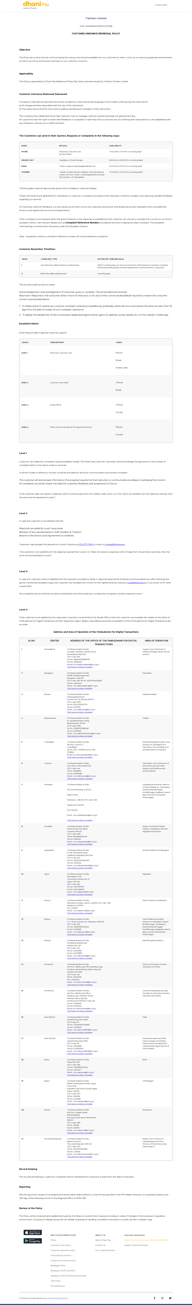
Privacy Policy (48, 1298)
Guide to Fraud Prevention (136, 1245)
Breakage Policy (58, 1265)
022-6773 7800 (86, 544)
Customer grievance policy (63, 1250)
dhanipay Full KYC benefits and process (68, 1276)
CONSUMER (161, 5)
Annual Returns (58, 1286)
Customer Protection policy (63, 1260)
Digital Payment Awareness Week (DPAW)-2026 (146, 1240)
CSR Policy (56, 1281)
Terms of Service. (62, 1298)
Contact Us (100, 1245)
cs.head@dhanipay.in (114, 544)
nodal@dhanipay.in (136, 582)
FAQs (53, 1240)
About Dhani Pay (103, 1240)
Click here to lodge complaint (79, 667)
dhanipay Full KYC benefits (63, 1270)
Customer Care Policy (61, 1245)
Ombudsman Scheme (61, 1255)
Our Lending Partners (105, 1250)
